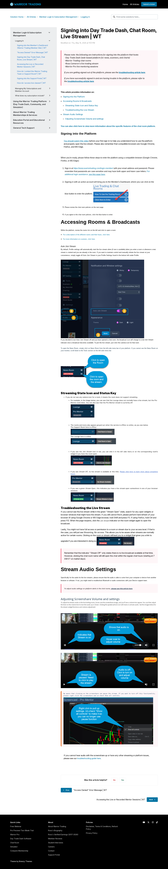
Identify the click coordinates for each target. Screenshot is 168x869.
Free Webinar (15, 826)
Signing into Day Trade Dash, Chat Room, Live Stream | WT (31, 58)
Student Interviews (55, 843)
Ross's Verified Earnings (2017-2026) (63, 834)
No (114, 780)
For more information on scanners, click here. (79, 239)
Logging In (85, 17)
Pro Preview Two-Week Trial (22, 830)
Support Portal (54, 855)
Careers (51, 847)
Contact (51, 851)
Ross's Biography (55, 830)
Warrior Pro (14, 834)
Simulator (14, 847)
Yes (122, 780)
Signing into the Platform (74, 96)
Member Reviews (55, 839)
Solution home (16, 17)
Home (125, 4)
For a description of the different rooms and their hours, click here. (86, 235)
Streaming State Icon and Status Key (81, 105)
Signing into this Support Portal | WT (31, 78)
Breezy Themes (25, 861)
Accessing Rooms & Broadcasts (77, 101)
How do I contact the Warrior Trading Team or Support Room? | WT (32, 72)
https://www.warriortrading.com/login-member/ (93, 168)
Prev (67, 790)
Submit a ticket (149, 4)
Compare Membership (19, 851)
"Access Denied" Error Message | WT (32, 52)
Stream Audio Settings (73, 114)
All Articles (134, 4)
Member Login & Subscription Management (58, 17)
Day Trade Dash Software (20, 839)
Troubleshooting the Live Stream (79, 110)
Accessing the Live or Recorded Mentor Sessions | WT (30, 65)
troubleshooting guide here (89, 758)
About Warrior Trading (57, 826)
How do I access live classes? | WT (31, 83)
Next (151, 800)
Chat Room (14, 843)
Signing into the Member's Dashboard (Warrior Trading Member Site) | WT (32, 46)
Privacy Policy (91, 833)
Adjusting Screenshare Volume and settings (84, 119)
